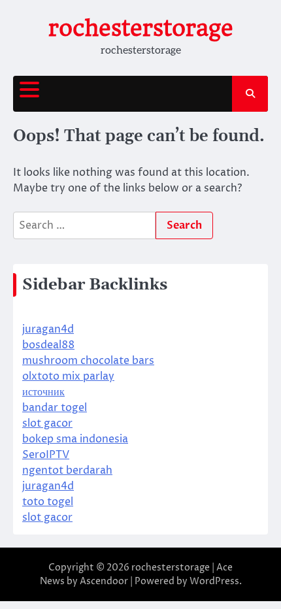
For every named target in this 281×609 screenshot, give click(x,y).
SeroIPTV (45, 455)
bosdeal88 (48, 345)
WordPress (214, 581)
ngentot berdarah (67, 470)
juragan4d (48, 329)
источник (43, 392)
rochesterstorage (140, 28)
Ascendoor (104, 581)
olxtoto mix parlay (68, 376)
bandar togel (54, 408)
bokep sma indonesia (75, 439)
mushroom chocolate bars (88, 361)
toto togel (47, 502)
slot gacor (47, 423)
